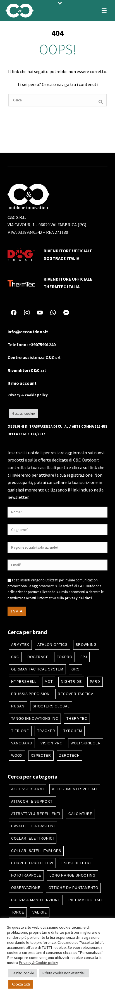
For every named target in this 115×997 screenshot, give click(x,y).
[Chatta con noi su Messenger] (66, 313)
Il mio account (22, 383)
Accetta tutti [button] (21, 984)
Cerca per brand (27, 631)
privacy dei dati (78, 598)
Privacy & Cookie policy (38, 962)
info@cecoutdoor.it (28, 331)
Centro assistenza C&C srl (34, 357)
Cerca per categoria (33, 776)
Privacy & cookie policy (28, 395)
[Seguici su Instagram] (27, 313)
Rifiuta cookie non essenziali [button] (63, 973)
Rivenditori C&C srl (27, 370)
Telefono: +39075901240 (32, 344)
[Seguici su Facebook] (14, 313)
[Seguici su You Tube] (40, 313)
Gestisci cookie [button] (23, 413)
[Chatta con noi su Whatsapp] (53, 313)
